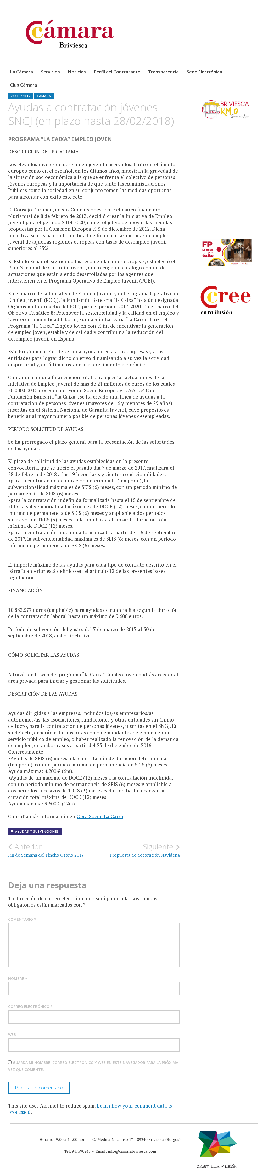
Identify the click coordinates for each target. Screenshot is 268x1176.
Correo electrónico (30, 1006)
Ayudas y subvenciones (37, 831)
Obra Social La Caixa (100, 816)
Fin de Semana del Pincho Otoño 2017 (46, 850)
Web (12, 1034)
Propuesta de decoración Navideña (145, 850)
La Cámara (21, 72)
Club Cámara (23, 85)
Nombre (17, 978)
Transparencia (163, 72)
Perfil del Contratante (117, 72)
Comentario (22, 919)
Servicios (50, 72)
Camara (44, 96)
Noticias (77, 72)
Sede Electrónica (204, 72)
